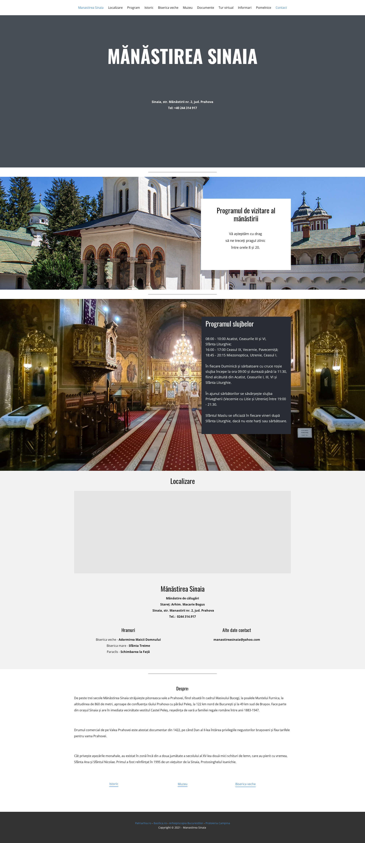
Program (133, 8)
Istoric (148, 8)
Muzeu (188, 8)
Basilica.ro (160, 823)
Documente (205, 8)
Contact (281, 8)
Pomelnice (263, 8)
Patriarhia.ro (143, 823)
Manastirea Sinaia (91, 8)
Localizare (115, 8)
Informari (245, 8)
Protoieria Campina (218, 823)
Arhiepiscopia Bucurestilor (186, 823)
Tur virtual (226, 8)
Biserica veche (168, 8)
